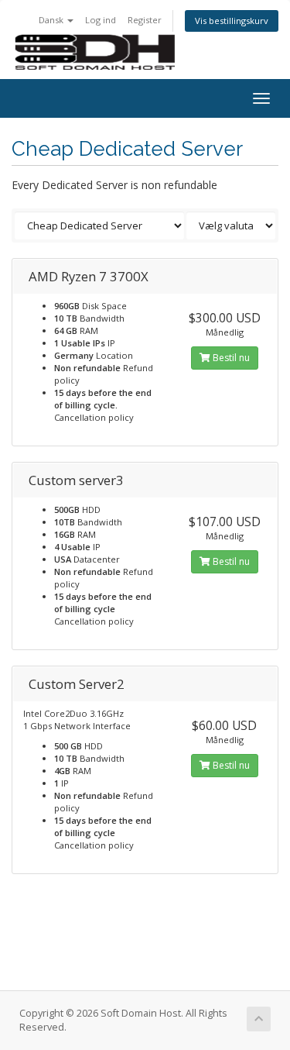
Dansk (52, 20)
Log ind (100, 20)
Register (145, 20)
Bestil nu (230, 357)
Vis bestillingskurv (231, 20)
